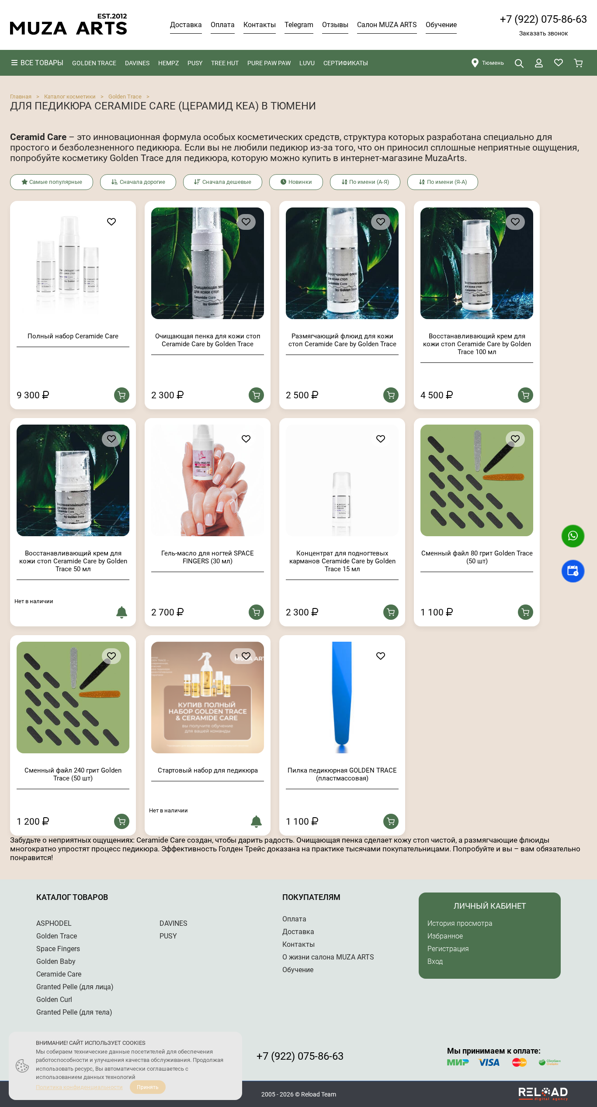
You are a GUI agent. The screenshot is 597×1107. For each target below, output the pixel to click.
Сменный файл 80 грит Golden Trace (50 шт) (477, 557)
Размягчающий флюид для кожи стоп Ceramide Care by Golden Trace (342, 340)
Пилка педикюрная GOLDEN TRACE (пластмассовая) (342, 774)
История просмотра (460, 923)
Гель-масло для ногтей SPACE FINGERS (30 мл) (207, 557)
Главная (20, 96)
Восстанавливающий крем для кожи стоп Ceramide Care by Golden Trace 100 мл (477, 344)
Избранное (445, 936)
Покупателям (311, 897)
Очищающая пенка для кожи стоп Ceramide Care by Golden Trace (207, 340)
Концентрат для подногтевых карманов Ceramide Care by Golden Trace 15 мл (342, 561)
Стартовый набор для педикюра (208, 770)
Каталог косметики (70, 96)
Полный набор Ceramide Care (73, 336)
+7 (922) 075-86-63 (543, 19)
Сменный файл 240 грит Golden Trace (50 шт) (72, 774)
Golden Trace (125, 96)
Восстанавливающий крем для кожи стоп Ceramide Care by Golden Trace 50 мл (73, 561)
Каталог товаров (72, 897)
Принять (148, 1087)
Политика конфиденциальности (79, 1087)
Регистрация (448, 949)
